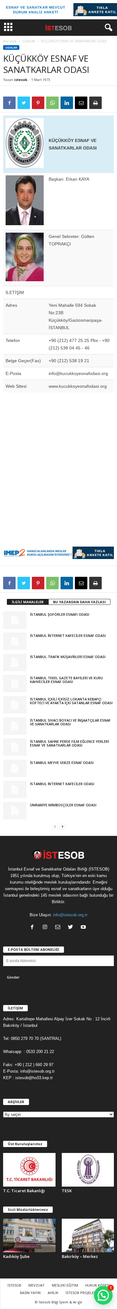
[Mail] (59, 927)
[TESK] (88, 1170)
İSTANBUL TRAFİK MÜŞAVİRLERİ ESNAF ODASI (67, 656)
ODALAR (28, 41)
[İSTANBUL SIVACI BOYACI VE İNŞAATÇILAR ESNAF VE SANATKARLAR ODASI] (15, 726)
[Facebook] (33, 927)
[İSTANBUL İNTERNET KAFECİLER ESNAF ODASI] (15, 641)
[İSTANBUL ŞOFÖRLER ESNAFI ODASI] (15, 620)
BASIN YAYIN (30, 1292)
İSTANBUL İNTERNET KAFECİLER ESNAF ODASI (68, 635)
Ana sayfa (10, 41)
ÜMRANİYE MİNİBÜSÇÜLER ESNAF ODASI (63, 805)
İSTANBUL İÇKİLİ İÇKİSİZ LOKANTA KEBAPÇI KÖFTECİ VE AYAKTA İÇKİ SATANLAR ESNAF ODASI (71, 701)
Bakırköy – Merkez (80, 1256)
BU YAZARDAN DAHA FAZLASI (79, 602)
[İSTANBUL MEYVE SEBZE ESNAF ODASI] (15, 768)
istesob (20, 79)
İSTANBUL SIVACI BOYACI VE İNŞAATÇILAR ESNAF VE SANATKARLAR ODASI (70, 722)
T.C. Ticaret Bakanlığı (24, 1190)
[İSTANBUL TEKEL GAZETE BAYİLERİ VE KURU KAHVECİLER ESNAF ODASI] (15, 683)
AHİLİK (53, 1292)
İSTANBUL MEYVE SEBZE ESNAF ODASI (62, 762)
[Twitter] (72, 927)
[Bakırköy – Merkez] (88, 1235)
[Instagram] (46, 927)
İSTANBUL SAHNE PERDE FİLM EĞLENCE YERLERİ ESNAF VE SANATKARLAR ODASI (69, 743)
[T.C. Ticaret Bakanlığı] (29, 1170)
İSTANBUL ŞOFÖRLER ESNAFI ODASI (59, 614)
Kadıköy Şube (16, 1256)
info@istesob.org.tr (70, 915)
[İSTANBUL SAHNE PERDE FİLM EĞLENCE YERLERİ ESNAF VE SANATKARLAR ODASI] (15, 747)
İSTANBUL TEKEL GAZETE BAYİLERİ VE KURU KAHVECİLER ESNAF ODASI (66, 680)
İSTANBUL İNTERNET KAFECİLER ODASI (62, 783)
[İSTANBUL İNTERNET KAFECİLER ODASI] (15, 789)
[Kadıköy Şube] (29, 1235)
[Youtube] (84, 927)
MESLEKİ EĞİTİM (65, 1285)
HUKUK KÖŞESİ (97, 1285)
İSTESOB (14, 1285)
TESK (67, 1190)
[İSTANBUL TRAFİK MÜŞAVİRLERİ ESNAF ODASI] (15, 662)
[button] (107, 28)
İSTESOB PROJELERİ (81, 1292)
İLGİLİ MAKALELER (28, 602)
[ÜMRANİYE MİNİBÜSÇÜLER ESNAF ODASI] (15, 810)
